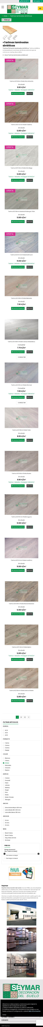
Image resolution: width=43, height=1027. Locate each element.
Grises (7, 763)
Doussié (7, 780)
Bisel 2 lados (9, 833)
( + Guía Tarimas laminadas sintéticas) (15, 55)
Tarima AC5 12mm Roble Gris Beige (21, 168)
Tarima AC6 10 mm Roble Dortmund (21, 255)
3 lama (7, 747)
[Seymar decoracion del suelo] (21, 913)
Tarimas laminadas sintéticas (21, 16)
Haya (6, 782)
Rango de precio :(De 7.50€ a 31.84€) (10, 850)
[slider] (5, 854)
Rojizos (7, 770)
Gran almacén (21, 939)
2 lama (7, 745)
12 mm (7, 825)
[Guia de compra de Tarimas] (21, 873)
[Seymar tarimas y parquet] (19, 9)
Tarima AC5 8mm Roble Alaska (21, 473)
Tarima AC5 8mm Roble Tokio (21, 430)
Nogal (7, 790)
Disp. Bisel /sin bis (10, 837)
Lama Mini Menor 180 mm (12, 812)
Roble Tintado (9, 797)
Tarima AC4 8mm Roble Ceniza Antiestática (21, 341)
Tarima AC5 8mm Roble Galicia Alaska (21, 690)
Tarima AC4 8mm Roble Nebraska (21, 298)
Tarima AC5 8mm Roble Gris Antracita (21, 81)
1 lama (7, 743)
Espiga (7, 750)
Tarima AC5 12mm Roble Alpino (21, 647)
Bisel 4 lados (9, 835)
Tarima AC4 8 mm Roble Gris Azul (21, 385)
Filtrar (6, 19)
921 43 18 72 (25, 1)
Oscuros (7, 767)
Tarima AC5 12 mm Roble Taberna (21, 124)
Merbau (7, 787)
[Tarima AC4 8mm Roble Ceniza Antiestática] (21, 329)
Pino (6, 792)
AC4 (6, 730)
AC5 (6, 732)
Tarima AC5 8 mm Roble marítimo (21, 560)
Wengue (7, 799)
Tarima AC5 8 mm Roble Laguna (21, 517)
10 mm (7, 822)
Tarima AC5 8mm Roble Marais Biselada (21, 604)
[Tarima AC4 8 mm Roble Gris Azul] (21, 373)
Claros (7, 760)
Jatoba (7, 785)
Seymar (7, 1026)
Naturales (8, 765)
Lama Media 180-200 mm (13, 810)
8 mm (7, 820)
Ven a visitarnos (21, 965)
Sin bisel (7, 840)
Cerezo (7, 778)
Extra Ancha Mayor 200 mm (13, 807)
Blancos (7, 758)
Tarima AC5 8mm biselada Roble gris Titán (21, 211)
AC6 (6, 735)
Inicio (5, 16)
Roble (6, 794)
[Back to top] (40, 1023)
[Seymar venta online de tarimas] (22, 991)
